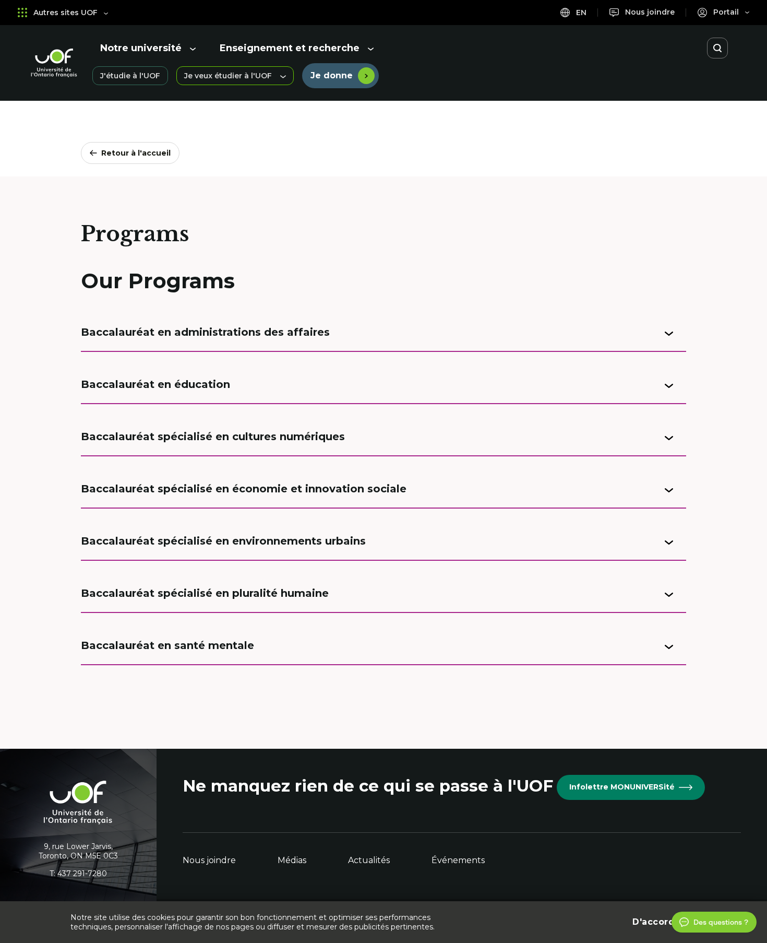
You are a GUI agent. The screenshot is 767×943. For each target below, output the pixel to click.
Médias (292, 860)
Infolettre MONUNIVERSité (622, 787)
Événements (458, 860)
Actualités (369, 860)
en (580, 12)
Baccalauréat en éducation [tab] (155, 384)
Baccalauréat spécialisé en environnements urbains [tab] (223, 541)
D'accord (653, 922)
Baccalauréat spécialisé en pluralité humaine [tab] (205, 593)
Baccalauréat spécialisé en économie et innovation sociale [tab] (243, 488)
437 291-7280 (82, 873)
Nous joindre (209, 860)
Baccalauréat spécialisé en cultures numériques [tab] (213, 436)
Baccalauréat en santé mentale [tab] (167, 645)
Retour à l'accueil (136, 153)
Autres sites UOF (65, 12)
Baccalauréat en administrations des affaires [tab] (205, 332)
